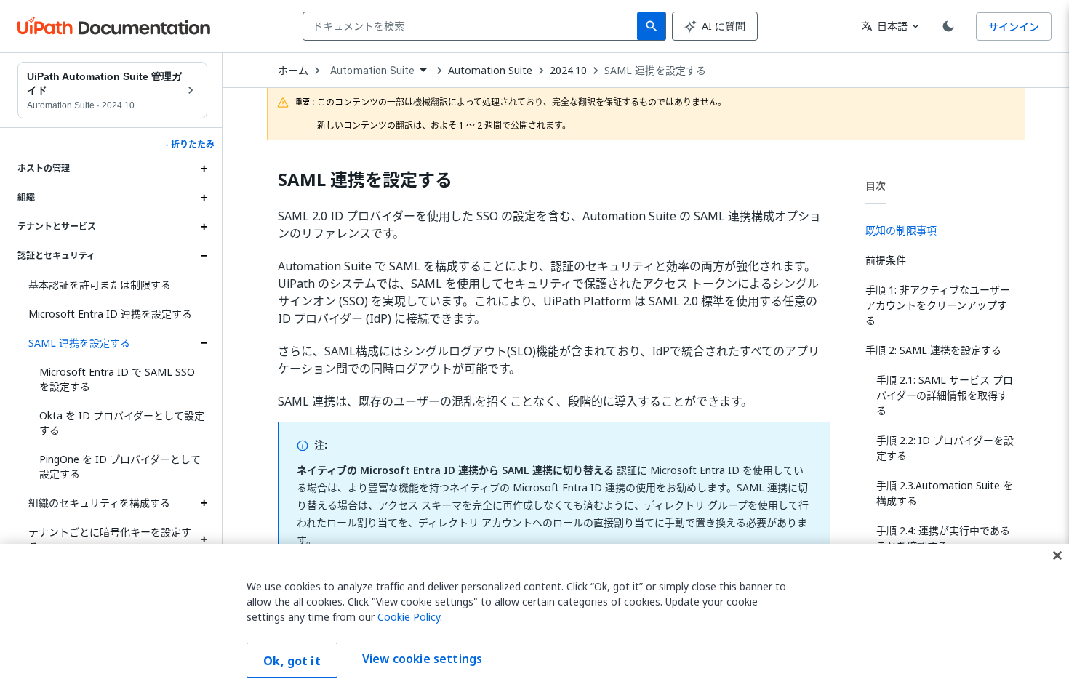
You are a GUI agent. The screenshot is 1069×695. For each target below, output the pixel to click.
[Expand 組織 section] (203, 197)
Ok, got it (292, 661)
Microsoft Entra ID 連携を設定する (110, 313)
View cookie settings (422, 658)
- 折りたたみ (190, 144)
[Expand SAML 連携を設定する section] (203, 343)
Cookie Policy (408, 616)
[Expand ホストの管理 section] (203, 168)
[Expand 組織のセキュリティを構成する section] (203, 503)
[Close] (1057, 555)
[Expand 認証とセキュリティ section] (203, 255)
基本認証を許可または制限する (99, 284)
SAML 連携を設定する (79, 342)
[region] (534, 619)
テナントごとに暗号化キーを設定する (109, 539)
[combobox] (473, 26)
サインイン (1013, 26)
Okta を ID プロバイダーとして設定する (121, 423)
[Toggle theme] (948, 26)
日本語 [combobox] (884, 25)
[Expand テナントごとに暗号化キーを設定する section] (203, 539)
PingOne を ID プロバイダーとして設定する (120, 466)
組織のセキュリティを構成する (99, 502)
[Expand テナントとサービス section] (203, 226)
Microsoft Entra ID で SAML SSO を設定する (117, 379)
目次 (875, 185)
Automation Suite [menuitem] (372, 70)
